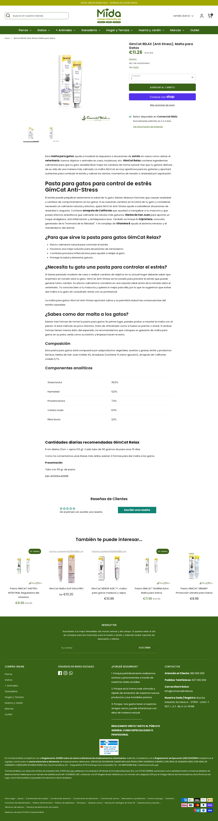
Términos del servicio (14, 807)
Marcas (176, 30)
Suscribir (144, 647)
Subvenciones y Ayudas (148, 803)
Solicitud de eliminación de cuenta (42, 807)
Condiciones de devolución (85, 798)
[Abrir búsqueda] (8, 15)
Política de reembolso (65, 803)
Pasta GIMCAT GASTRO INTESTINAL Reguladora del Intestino (23, 593)
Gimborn (133, 59)
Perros (24, 30)
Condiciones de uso (110, 798)
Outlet (194, 30)
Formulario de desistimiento (17, 803)
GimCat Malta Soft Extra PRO (66, 588)
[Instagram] (65, 673)
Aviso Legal (10, 798)
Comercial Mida (36, 812)
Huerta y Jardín (150, 30)
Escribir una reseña (137, 510)
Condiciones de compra (37, 798)
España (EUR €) (181, 16)
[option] (71, 83)
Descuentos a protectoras (133, 798)
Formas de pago (155, 798)
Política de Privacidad (43, 803)
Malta (136, 67)
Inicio (7, 38)
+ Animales (64, 30)
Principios (81, 803)
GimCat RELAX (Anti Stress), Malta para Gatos (34, 38)
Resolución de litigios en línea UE (120, 803)
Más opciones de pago (162, 105)
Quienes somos (95, 803)
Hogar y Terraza (118, 30)
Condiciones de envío (60, 798)
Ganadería (89, 30)
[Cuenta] (202, 16)
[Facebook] (60, 673)
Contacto (169, 798)
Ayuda (20, 798)
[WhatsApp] (71, 673)
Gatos (42, 30)
